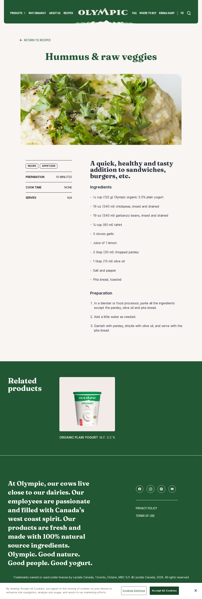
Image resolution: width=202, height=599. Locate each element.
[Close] (195, 590)
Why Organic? (37, 13)
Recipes (68, 13)
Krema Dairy (166, 13)
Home (103, 11)
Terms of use (145, 516)
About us (54, 13)
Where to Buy (147, 13)
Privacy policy (146, 508)
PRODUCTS (16, 13)
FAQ (134, 13)
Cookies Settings (134, 590)
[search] (189, 13)
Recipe (32, 165)
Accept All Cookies (164, 590)
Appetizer (48, 165)
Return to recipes (37, 40)
